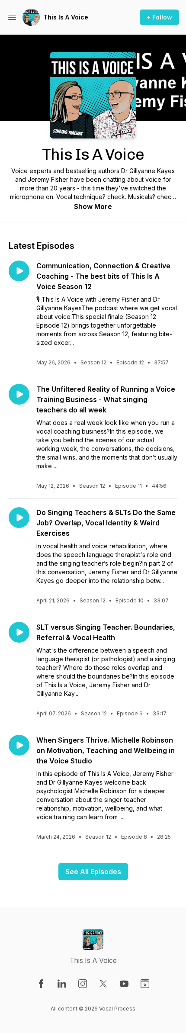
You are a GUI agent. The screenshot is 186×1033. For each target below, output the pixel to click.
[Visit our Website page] (145, 983)
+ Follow (159, 17)
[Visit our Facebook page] (41, 983)
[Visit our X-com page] (103, 983)
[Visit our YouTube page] (124, 983)
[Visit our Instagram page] (82, 983)
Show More (93, 206)
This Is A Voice (65, 17)
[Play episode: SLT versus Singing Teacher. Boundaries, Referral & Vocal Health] (19, 632)
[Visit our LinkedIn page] (62, 983)
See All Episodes (93, 871)
